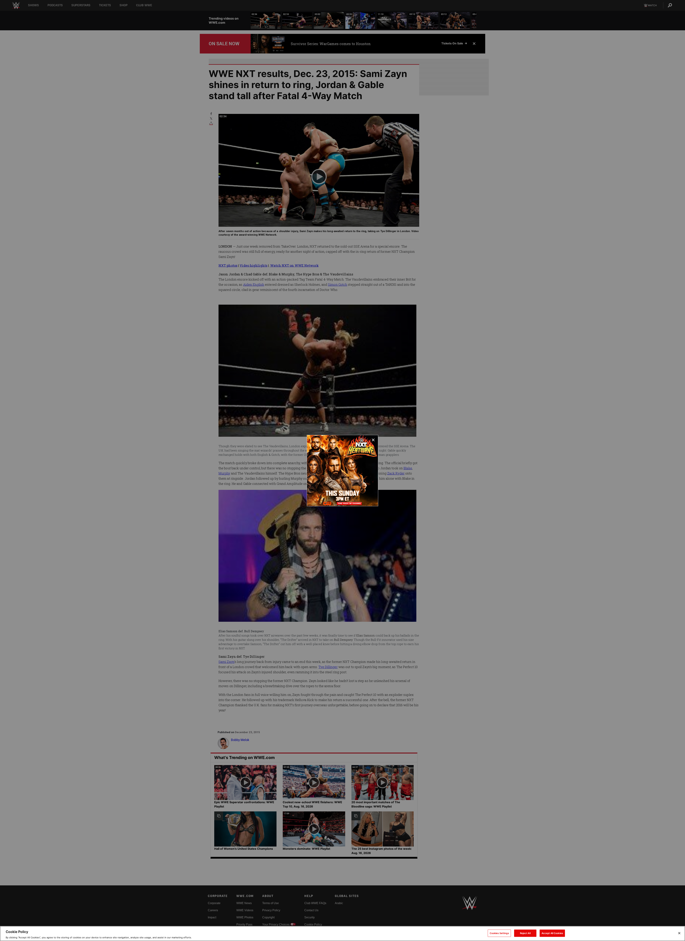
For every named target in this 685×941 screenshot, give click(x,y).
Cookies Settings (499, 933)
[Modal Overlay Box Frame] (342, 470)
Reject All (525, 933)
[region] (342, 933)
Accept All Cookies (552, 933)
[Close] (679, 933)
